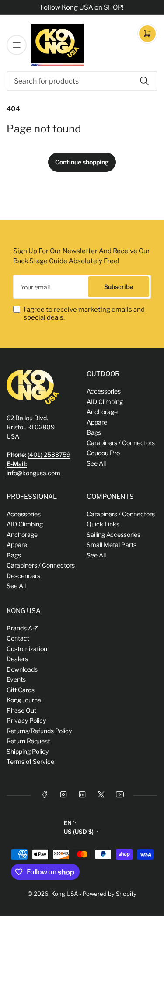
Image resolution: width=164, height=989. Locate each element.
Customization (27, 648)
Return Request (28, 741)
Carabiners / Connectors (121, 442)
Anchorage (102, 411)
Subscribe (118, 286)
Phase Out (21, 710)
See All (96, 463)
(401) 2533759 (49, 454)
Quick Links (103, 524)
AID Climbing (105, 401)
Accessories (104, 391)
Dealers (17, 658)
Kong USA (64, 893)
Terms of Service (30, 761)
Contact (18, 638)
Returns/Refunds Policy (39, 731)
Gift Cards (21, 689)
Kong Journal (24, 699)
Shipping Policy (28, 751)
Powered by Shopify (109, 893)
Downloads (22, 669)
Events (16, 679)
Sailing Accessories (113, 534)
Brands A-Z (22, 628)
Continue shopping (82, 162)
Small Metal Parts (111, 544)
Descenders (23, 575)
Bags (94, 432)
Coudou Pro (103, 452)
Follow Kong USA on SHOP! (82, 7)
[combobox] (82, 81)
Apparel (97, 422)
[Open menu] (17, 45)
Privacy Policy (26, 720)
